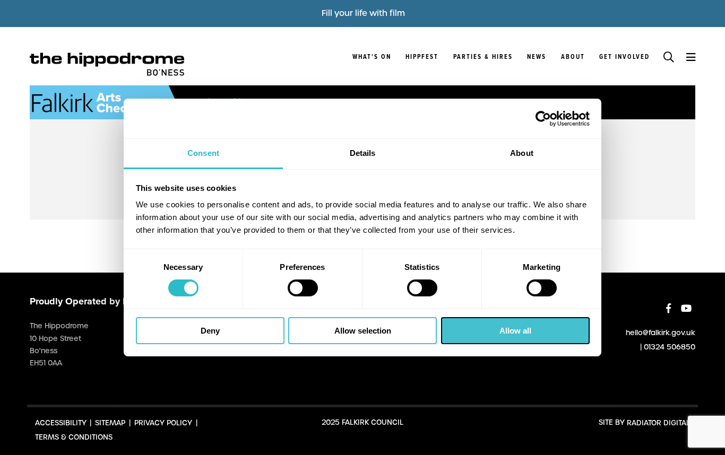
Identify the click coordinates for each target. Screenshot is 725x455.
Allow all (515, 330)
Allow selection (362, 330)
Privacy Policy (163, 422)
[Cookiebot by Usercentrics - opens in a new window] (543, 118)
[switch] (303, 287)
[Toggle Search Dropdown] (668, 56)
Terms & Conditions (74, 436)
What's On (371, 57)
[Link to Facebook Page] (668, 308)
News (536, 57)
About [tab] (521, 153)
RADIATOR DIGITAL (658, 422)
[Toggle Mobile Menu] (690, 56)
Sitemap (110, 422)
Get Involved (624, 57)
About (573, 57)
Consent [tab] (203, 153)
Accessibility (61, 422)
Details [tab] (363, 153)
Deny (210, 330)
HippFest (421, 57)
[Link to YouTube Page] (686, 308)
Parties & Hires (483, 57)
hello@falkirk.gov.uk (660, 332)
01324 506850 (669, 346)
